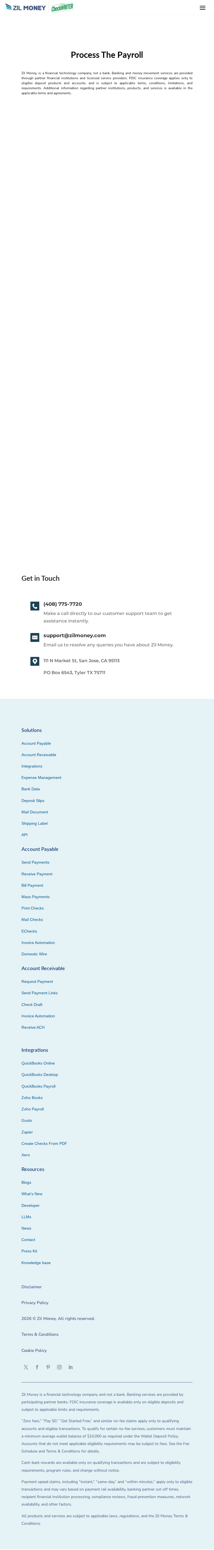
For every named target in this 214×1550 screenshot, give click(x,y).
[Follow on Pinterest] (48, 1367)
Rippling (31, 451)
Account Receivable (38, 754)
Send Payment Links (39, 993)
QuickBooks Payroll (38, 1086)
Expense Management (41, 777)
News (26, 1228)
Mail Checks (32, 919)
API (24, 835)
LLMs (26, 1217)
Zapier (27, 1132)
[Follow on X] (25, 1367)
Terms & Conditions (40, 1334)
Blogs (26, 1182)
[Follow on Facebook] (37, 1367)
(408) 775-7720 (62, 604)
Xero (25, 1155)
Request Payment (37, 981)
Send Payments (35, 862)
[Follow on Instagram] (59, 1367)
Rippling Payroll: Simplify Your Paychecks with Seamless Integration (105, 251)
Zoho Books (32, 1097)
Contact (28, 1239)
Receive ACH (33, 1027)
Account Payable (36, 743)
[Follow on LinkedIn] (70, 1367)
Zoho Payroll (32, 1109)
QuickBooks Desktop (39, 1074)
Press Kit (29, 1251)
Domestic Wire (34, 954)
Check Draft (31, 1004)
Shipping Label (34, 823)
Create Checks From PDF (44, 1143)
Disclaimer (31, 1287)
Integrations (31, 766)
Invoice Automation (38, 942)
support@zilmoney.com (74, 635)
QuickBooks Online (38, 1063)
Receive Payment (36, 874)
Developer (30, 1205)
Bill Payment (32, 885)
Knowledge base (36, 1262)
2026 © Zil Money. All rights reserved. (58, 1318)
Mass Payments (35, 896)
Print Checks (32, 908)
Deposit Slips (32, 800)
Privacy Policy (34, 1302)
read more (32, 293)
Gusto (26, 1120)
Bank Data (30, 789)
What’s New (31, 1194)
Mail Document (34, 812)
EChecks (29, 931)
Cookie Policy (34, 1350)
